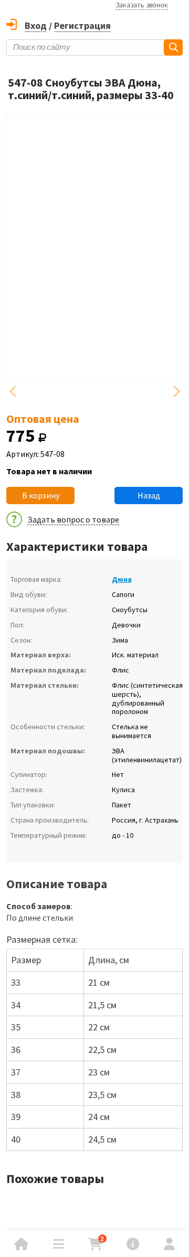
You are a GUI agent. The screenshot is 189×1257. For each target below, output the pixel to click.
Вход (36, 25)
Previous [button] (12, 391)
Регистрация (82, 25)
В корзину (40, 495)
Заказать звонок (142, 4)
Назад (149, 495)
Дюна (122, 579)
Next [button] (176, 391)
